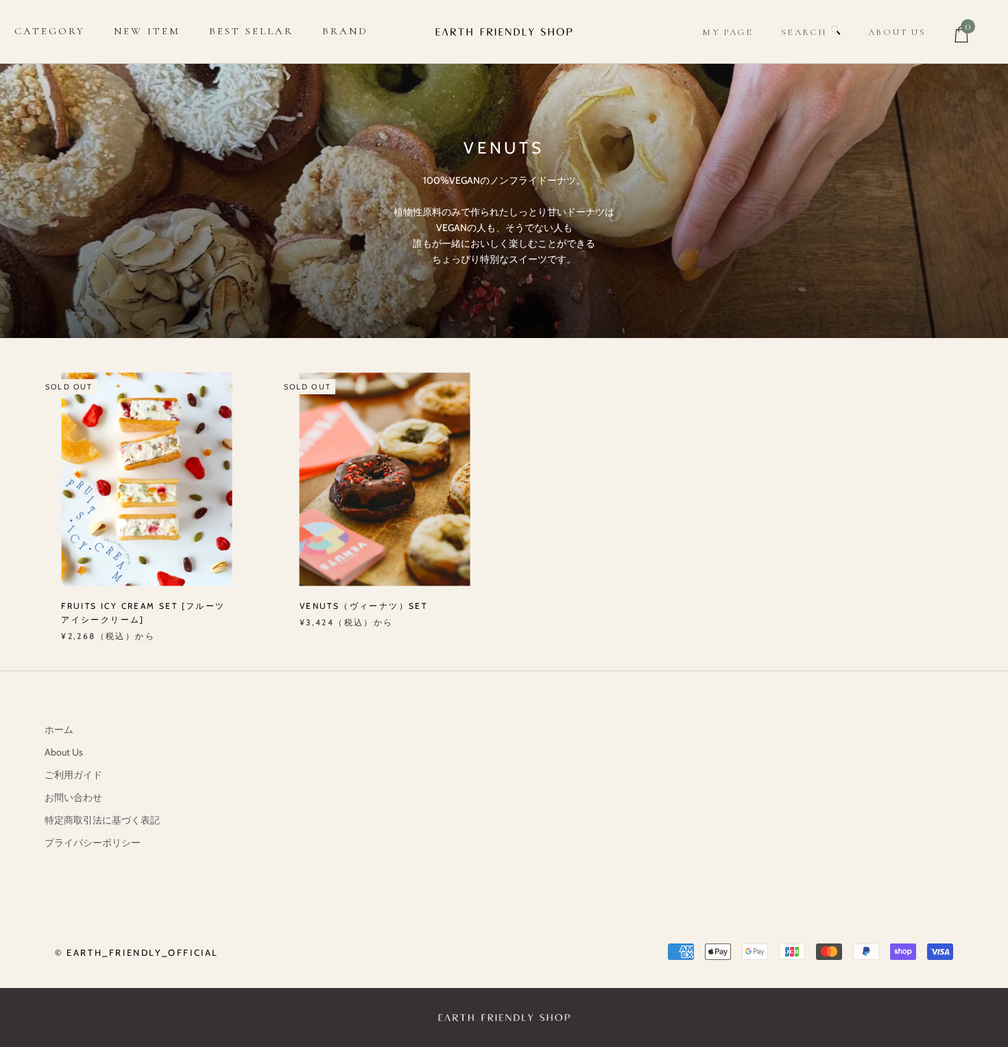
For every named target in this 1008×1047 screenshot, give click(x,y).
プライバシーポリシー (93, 843)
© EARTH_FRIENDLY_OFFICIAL (137, 952)
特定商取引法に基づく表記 (102, 820)
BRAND (345, 31)
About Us (64, 752)
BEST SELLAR (251, 31)
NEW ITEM (147, 31)
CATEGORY (49, 31)
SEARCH (806, 32)
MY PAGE (727, 32)
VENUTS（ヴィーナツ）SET (363, 606)
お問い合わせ (73, 797)
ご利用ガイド (73, 775)
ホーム (59, 729)
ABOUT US (897, 32)
